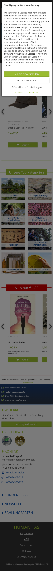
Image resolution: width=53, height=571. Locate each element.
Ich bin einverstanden (27, 74)
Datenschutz (20, 92)
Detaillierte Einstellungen (28, 87)
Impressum (33, 92)
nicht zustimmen (28, 80)
